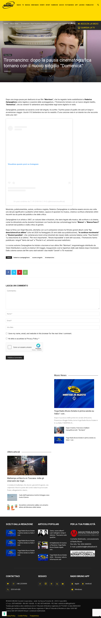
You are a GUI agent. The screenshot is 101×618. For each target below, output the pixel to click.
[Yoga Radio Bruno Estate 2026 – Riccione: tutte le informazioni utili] (43, 557)
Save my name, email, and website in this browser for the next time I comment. (40, 333)
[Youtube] (63, 584)
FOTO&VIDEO (69, 5)
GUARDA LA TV (88, 28)
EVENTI (42, 5)
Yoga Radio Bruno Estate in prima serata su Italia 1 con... (26, 533)
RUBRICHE (54, 5)
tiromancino (49, 257)
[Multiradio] (85, 536)
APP (76, 5)
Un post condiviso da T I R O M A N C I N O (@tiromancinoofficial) (39, 201)
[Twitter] (13, 272)
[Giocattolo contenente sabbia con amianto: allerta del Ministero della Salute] (12, 507)
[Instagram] (46, 584)
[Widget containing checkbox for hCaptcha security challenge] (24, 347)
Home (6, 23)
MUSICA (27, 5)
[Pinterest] (19, 272)
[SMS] (8, 584)
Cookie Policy (22, 616)
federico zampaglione (22, 257)
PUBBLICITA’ (90, 5)
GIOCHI (61, 5)
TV (23, 5)
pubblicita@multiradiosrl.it (86, 547)
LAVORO (81, 5)
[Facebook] (8, 272)
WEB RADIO (35, 5)
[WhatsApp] (25, 272)
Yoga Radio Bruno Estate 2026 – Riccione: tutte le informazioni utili (58, 557)
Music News (14, 23)
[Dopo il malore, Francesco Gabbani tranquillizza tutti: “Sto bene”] (59, 430)
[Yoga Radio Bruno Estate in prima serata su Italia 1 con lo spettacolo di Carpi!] (76, 393)
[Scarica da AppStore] (72, 584)
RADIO (19, 5)
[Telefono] (8, 589)
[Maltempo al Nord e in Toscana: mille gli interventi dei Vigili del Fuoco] (29, 465)
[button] (98, 5)
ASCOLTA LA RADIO (89, 24)
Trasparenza (34, 616)
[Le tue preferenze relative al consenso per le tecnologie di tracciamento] (4, 613)
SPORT (48, 5)
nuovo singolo (37, 257)
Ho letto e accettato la (23, 339)
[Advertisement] (53, 91)
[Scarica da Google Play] (83, 584)
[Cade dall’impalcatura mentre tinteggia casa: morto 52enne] (12, 497)
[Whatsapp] (14, 584)
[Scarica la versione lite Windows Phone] (72, 589)
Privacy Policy (32, 339)
